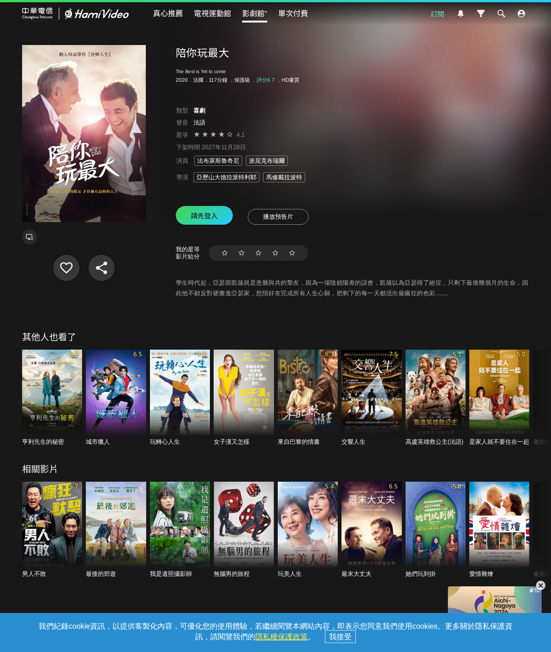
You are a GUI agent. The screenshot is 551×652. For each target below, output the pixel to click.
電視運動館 (212, 13)
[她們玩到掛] (436, 530)
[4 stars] (275, 253)
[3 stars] (258, 253)
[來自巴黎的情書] (308, 398)
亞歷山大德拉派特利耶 (226, 177)
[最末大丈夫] (371, 530)
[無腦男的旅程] (244, 530)
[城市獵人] (116, 398)
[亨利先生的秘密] (52, 398)
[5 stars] (292, 253)
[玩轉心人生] (180, 398)
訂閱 (437, 13)
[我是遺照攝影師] (180, 530)
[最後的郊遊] (116, 530)
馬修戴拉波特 (284, 177)
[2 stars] (241, 253)
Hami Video (75, 13)
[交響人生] (371, 398)
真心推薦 (168, 13)
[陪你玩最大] (66, 268)
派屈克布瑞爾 (267, 161)
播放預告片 (278, 216)
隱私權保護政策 (281, 636)
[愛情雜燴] (499, 530)
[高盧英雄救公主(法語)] (436, 398)
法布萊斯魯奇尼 (218, 161)
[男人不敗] (52, 530)
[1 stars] (224, 253)
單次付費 (293, 13)
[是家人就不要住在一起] (499, 398)
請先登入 (204, 215)
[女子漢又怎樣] (244, 398)
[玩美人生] (308, 530)
